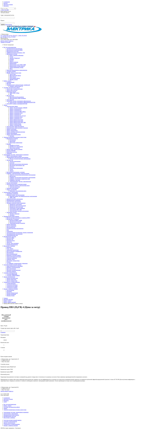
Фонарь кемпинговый (12, 293)
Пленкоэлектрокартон (12, 244)
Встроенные (13, 140)
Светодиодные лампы (12, 106)
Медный (9, 83)
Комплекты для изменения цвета (18, 191)
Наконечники (13, 63)
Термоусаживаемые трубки (16, 67)
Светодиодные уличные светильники (19, 211)
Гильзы (11, 56)
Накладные (12, 141)
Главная (6, 298)
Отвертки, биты (11, 259)
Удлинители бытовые (12, 284)
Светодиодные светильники (14, 201)
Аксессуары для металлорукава (14, 89)
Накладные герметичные (16, 142)
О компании (7, 1)
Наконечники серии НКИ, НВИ (18, 64)
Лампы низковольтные (15, 123)
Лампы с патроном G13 (16, 118)
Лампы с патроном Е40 (15, 125)
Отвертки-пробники (12, 258)
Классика (12, 162)
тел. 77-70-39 (12, 37)
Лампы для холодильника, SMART (18, 107)
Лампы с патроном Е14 (15, 110)
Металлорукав (10, 95)
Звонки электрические (9, 276)
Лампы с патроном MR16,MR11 (18, 111)
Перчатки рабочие (11, 271)
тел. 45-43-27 (14, 35)
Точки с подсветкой (12, 189)
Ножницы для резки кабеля (13, 255)
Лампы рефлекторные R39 (16, 119)
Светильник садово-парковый (17, 208)
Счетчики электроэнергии (10, 272)
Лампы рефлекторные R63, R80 (18, 122)
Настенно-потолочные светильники (19, 164)
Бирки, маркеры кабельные (16, 55)
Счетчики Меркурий (12, 274)
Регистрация (8, 24)
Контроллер (13, 176)
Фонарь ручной (10, 295)
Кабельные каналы (11, 91)
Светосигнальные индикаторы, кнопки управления (20, 232)
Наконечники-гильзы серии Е (17, 66)
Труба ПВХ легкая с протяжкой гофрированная (19, 101)
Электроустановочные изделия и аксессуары (15, 137)
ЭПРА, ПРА (13, 197)
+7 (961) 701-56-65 (22, 35)
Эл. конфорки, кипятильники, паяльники (17, 263)
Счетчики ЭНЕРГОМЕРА (13, 275)
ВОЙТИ (3, 24)
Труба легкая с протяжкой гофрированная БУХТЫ (22, 102)
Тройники (9, 153)
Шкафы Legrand (14, 79)
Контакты (6, 5)
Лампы (5, 105)
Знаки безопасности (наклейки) (15, 266)
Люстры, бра (10, 160)
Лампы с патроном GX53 (16, 117)
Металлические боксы (15, 75)
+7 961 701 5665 (5, 10)
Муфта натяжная (14, 62)
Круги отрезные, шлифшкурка (14, 251)
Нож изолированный (12, 254)
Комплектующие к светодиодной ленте (20, 185)
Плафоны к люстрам (15, 180)
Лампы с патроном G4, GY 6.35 (18, 115)
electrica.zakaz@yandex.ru (7, 41)
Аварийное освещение (12, 193)
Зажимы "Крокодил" (15, 58)
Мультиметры (10, 252)
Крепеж (11, 60)
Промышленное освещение (13, 200)
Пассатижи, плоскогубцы (13, 260)
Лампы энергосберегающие (14, 134)
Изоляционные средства (10, 236)
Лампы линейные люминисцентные (16, 131)
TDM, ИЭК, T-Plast (14, 93)
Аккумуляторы (10, 290)
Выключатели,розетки (12, 138)
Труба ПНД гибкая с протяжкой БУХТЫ (17, 103)
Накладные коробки (15, 148)
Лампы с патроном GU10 (16, 113)
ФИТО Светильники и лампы (14, 156)
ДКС (11, 94)
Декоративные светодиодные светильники (17, 157)
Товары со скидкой (5, 42)
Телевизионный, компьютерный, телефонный (18, 85)
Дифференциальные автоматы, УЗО (16, 52)
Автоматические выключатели (14, 48)
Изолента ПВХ (10, 238)
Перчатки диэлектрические (13, 270)
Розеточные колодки (12, 152)
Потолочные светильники (16, 168)
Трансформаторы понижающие (14, 233)
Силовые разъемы (11, 71)
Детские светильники (15, 161)
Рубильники (10, 231)
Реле (8, 229)
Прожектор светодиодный (16, 207)
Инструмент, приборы (9, 246)
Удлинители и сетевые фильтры (12, 282)
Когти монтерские (11, 268)
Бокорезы (9, 247)
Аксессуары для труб (12, 90)
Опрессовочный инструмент (14, 256)
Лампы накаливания (12, 133)
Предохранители (11, 227)
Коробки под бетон (14, 145)
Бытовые (12, 136)
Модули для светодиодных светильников (20, 158)
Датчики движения (14, 213)
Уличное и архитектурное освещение (16, 203)
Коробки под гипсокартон (16, 146)
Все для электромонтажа (10, 47)
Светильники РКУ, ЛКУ (16, 209)
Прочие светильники (12, 182)
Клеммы (12, 59)
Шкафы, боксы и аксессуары (14, 72)
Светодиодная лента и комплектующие (17, 184)
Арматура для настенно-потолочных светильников (22, 174)
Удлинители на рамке (12, 286)
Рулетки (9, 262)
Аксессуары (13, 74)
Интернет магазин (8, 299)
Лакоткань (9, 242)
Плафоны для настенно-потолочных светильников (22, 177)
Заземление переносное (13, 250)
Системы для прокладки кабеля (12, 87)
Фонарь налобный (11, 294)
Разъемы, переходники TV (16, 86)
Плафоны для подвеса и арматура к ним (20, 178)
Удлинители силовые (12, 287)
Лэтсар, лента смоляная (12, 243)
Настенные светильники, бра (17, 165)
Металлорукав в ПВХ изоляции (18, 98)
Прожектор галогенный (16, 204)
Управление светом (11, 212)
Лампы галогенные (11, 129)
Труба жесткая (10, 99)
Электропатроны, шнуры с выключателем (20, 181)
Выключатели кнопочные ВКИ (14, 50)
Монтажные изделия (12, 54)
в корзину (3, 332)
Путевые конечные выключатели (15, 228)
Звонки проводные (11, 279)
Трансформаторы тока (12, 235)
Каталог (6, 3)
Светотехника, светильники (11, 192)
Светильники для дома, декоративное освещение (16, 154)
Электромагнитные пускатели (17, 223)
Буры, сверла (10, 248)
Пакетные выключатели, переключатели (17, 70)
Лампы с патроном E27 (15, 109)
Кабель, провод (7, 80)
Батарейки (9, 291)
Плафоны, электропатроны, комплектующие (18, 173)
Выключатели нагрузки (13, 51)
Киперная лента (11, 240)
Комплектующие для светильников (15, 195)
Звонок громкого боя (12, 280)
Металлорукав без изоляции (17, 97)
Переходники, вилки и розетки (14, 149)
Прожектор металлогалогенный (18, 205)
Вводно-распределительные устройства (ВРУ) (18, 217)
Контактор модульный (15, 221)
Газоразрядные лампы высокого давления (17, 127)
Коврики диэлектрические (13, 267)
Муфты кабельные (11, 224)
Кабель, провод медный (10, 302)
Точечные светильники (12, 188)
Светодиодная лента (15, 187)
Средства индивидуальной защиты (12, 264)
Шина (11, 68)
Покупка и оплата (8, 4)
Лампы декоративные (12, 130)
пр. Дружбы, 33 (4, 37)
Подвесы (12, 166)
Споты (11, 169)
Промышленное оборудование (11, 216)
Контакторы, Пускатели (13, 219)
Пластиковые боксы (15, 78)
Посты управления (11, 225)
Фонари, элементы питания (11, 289)
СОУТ (5, 401)
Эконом (11, 170)
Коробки (9, 144)
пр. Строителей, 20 (5, 35)
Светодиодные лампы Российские (15, 126)
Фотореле (12, 215)
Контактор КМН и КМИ (16, 220)
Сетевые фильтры (11, 283)
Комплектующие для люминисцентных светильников (23, 196)
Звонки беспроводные (12, 278)
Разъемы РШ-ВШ (11, 150)
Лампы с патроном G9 (15, 114)
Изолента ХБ (10, 239)
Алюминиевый (10, 82)
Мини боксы (13, 76)
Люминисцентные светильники (15, 199)
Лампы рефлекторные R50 (16, 121)
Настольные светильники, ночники (16, 172)
